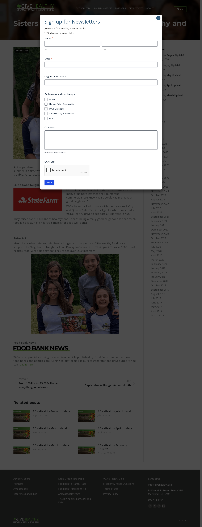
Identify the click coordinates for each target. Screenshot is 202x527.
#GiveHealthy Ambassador (62, 113)
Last (104, 49)
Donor (52, 99)
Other (52, 118)
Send (49, 182)
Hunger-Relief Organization (62, 104)
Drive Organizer (56, 108)
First (47, 49)
